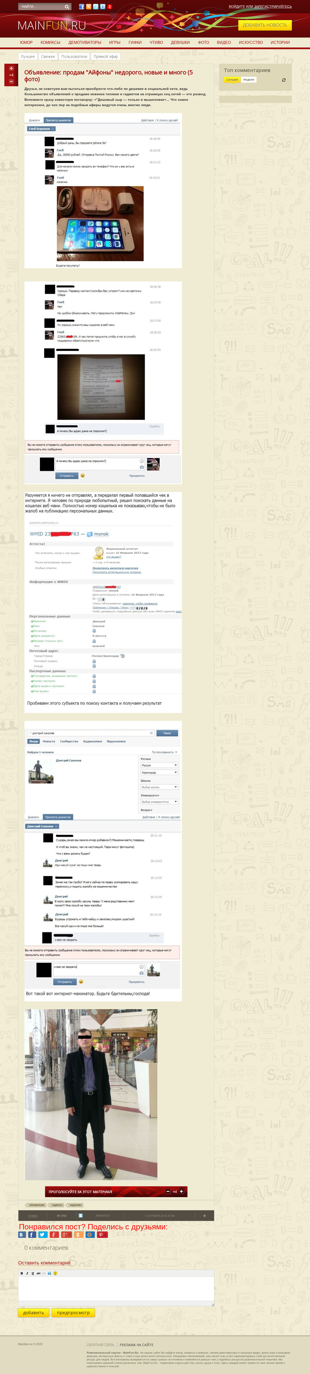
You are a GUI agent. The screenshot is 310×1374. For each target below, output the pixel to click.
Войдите (237, 6)
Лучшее (28, 56)
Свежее (48, 56)
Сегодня (232, 79)
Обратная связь (100, 1345)
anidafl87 (103, 1215)
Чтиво (156, 42)
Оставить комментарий (44, 1262)
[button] (21, 1273)
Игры (114, 42)
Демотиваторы (85, 42)
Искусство (251, 42)
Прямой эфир (105, 56)
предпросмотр (73, 1312)
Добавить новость (265, 25)
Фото (203, 42)
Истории (280, 42)
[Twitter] (96, 8)
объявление (37, 1204)
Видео (224, 42)
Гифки (135, 42)
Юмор (26, 42)
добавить (33, 1312)
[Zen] (110, 8)
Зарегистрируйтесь (273, 6)
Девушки (180, 42)
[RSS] (89, 8)
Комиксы (50, 42)
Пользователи (74, 56)
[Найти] (67, 7)
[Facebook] (82, 8)
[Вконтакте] (103, 8)
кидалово (75, 1204)
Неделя (248, 79)
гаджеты (57, 1204)
